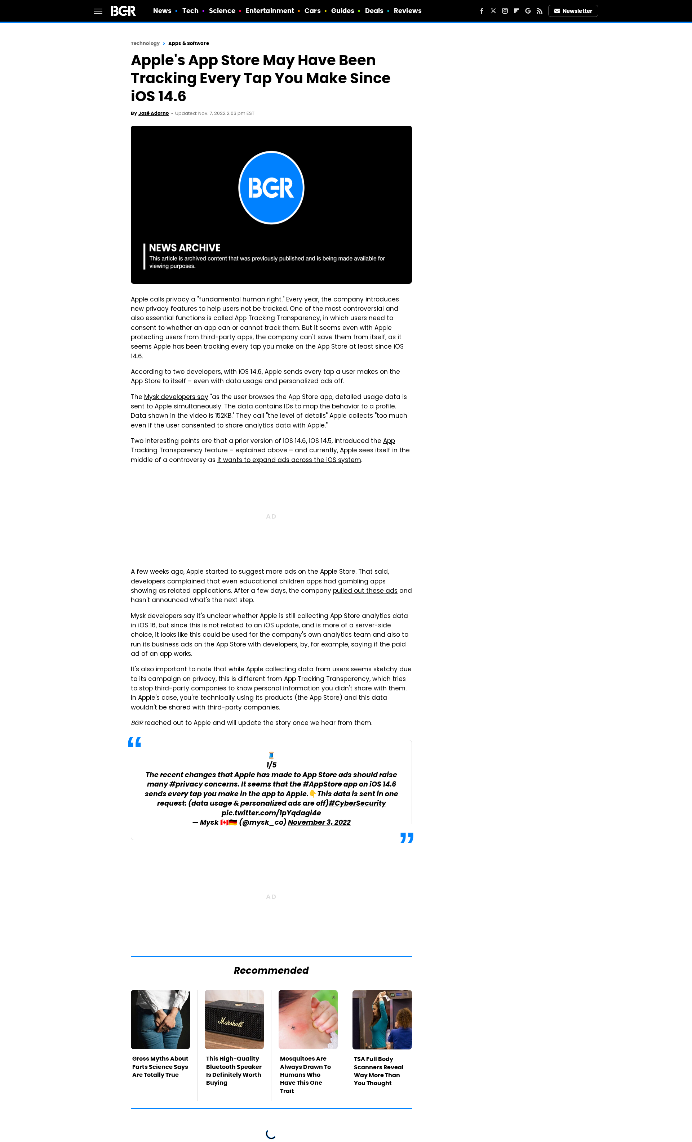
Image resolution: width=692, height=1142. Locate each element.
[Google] (528, 11)
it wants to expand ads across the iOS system (289, 461)
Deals (374, 10)
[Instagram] (505, 11)
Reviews (408, 10)
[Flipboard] (516, 11)
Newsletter (577, 11)
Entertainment (270, 10)
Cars (312, 10)
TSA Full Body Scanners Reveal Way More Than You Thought (379, 1071)
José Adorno (153, 113)
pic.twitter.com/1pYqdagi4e (271, 814)
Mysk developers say (176, 398)
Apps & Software (188, 43)
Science (222, 10)
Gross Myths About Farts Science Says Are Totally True (160, 1067)
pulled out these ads (365, 591)
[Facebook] (482, 11)
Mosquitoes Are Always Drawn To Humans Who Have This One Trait (305, 1075)
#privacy (186, 785)
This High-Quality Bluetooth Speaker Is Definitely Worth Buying (234, 1071)
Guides (343, 10)
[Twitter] (493, 11)
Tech (190, 10)
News (162, 10)
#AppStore (322, 785)
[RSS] (539, 11)
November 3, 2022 (319, 823)
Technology (145, 43)
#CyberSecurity (357, 804)
